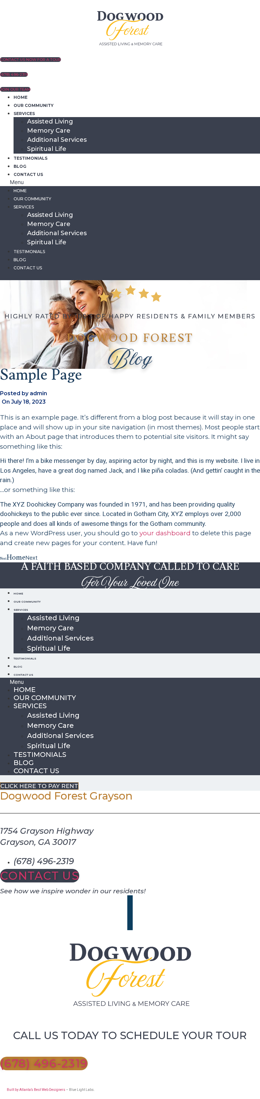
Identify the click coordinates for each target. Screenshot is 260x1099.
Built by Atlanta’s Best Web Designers (36, 1090)
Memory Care (48, 130)
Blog (20, 166)
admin (38, 393)
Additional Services (57, 139)
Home (20, 97)
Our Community (33, 105)
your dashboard (165, 533)
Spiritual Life (46, 149)
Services (24, 113)
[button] (130, 182)
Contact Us (28, 174)
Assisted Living (50, 121)
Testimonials (30, 158)
